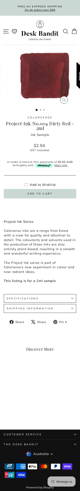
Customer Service (23, 434)
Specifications (22, 298)
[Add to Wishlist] (25, 372)
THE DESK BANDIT (21, 444)
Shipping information (30, 308)
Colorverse (40, 117)
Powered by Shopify (40, 487)
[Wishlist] (14, 31)
